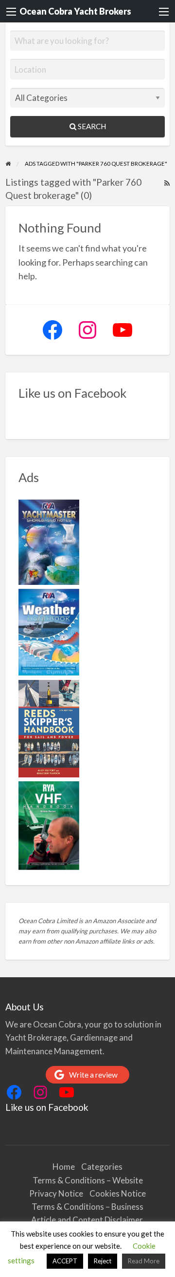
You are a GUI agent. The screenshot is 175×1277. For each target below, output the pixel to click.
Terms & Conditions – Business (87, 1206)
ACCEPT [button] (64, 1261)
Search (91, 126)
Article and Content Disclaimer (87, 1220)
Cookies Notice (117, 1193)
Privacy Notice (56, 1193)
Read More (143, 1261)
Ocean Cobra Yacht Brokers (75, 11)
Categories (101, 1166)
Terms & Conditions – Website (88, 1180)
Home (63, 1166)
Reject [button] (102, 1261)
